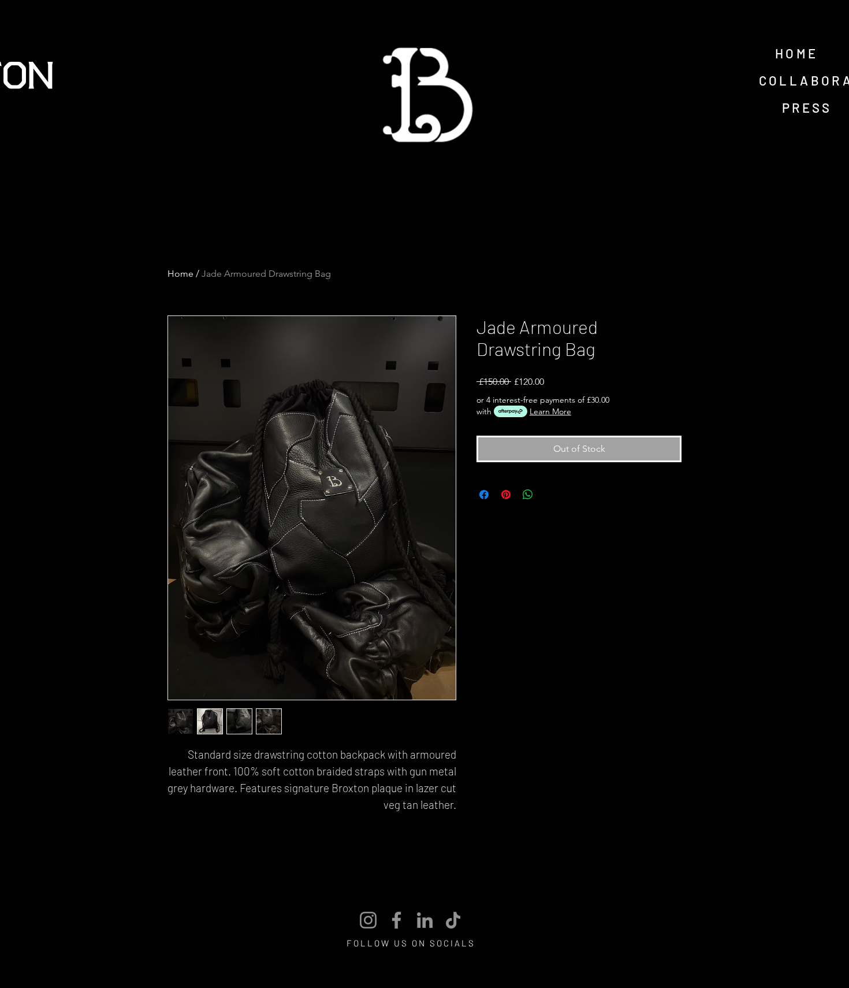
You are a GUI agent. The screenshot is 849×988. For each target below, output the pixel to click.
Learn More (550, 411)
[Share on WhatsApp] (528, 495)
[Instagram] (368, 920)
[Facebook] (396, 920)
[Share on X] (550, 495)
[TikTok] (453, 920)
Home (180, 273)
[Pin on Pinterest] (506, 495)
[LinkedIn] (425, 920)
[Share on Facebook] (484, 495)
